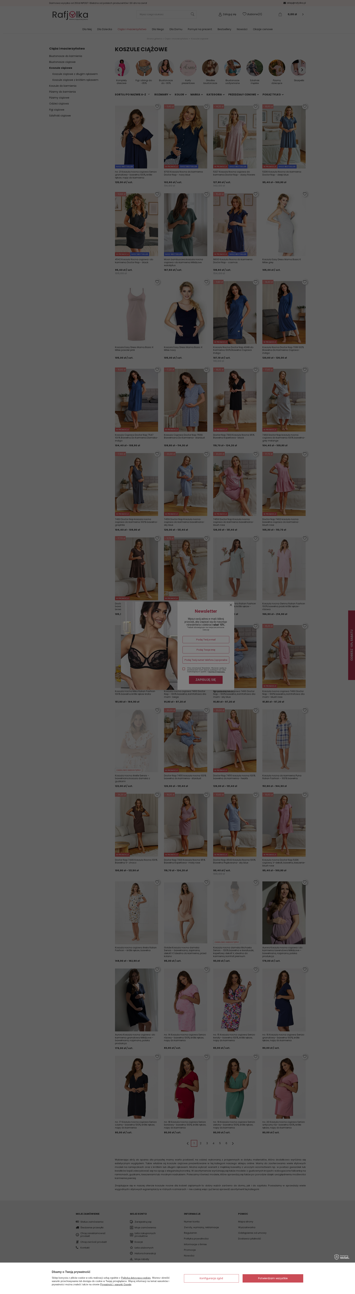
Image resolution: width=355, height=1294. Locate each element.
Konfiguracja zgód (211, 1278)
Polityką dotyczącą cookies (136, 1277)
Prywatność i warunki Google (115, 1284)
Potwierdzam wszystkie (273, 1278)
